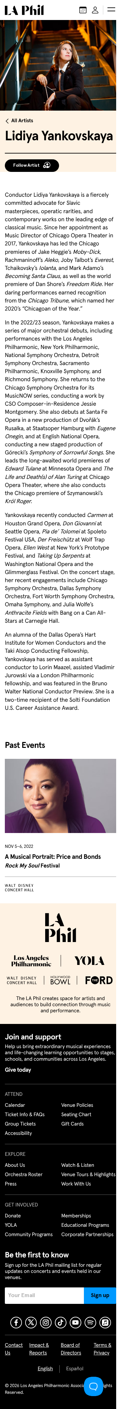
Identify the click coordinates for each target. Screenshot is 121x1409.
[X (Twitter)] (31, 1322)
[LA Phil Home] (24, 10)
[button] (111, 10)
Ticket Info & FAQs (25, 1114)
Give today (18, 1070)
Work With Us (76, 1184)
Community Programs (29, 1234)
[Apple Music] (105, 1322)
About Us (15, 1165)
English (45, 1369)
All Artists (22, 121)
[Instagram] (46, 1322)
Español (74, 1369)
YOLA (11, 1225)
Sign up (100, 1295)
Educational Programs (85, 1225)
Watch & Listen (77, 1165)
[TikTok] (60, 1322)
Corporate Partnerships (87, 1234)
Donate (13, 1216)
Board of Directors (71, 1349)
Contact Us (14, 1349)
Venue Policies (77, 1105)
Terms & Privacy (102, 1349)
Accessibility (18, 1133)
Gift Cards (72, 1124)
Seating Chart (76, 1114)
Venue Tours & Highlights (88, 1174)
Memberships (76, 1216)
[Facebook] (16, 1322)
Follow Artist (26, 165)
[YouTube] (75, 1322)
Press (10, 1184)
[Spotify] (90, 1322)
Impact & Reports (39, 1349)
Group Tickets (20, 1124)
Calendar (15, 1105)
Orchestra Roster (24, 1174)
